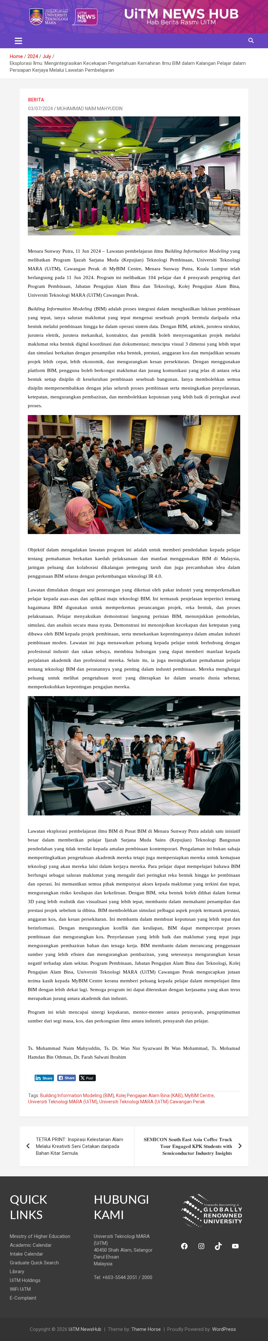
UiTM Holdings (25, 1280)
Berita (36, 99)
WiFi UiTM (20, 1289)
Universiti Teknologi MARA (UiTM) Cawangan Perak (152, 1101)
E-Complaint (23, 1298)
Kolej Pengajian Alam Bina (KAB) (149, 1095)
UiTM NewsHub (85, 1329)
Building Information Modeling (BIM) (77, 1095)
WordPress (224, 1329)
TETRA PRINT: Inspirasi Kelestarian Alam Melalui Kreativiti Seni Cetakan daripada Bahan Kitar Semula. (79, 1146)
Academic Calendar (31, 1245)
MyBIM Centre (199, 1095)
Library (17, 1271)
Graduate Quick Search (34, 1263)
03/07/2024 (40, 108)
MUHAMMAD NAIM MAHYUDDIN (90, 108)
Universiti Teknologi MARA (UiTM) (62, 1101)
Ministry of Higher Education (40, 1236)
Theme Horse (146, 1329)
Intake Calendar (26, 1254)
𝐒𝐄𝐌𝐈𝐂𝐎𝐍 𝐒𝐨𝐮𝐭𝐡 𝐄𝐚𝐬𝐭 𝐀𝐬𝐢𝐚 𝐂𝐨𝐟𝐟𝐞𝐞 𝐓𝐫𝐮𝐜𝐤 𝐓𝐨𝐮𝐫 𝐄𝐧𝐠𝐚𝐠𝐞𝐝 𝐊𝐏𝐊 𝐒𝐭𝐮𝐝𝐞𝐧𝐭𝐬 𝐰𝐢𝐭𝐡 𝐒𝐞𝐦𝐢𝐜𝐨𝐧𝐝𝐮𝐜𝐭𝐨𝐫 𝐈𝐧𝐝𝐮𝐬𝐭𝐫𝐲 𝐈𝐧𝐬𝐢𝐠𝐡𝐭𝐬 (188, 1146)
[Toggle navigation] (18, 40)
